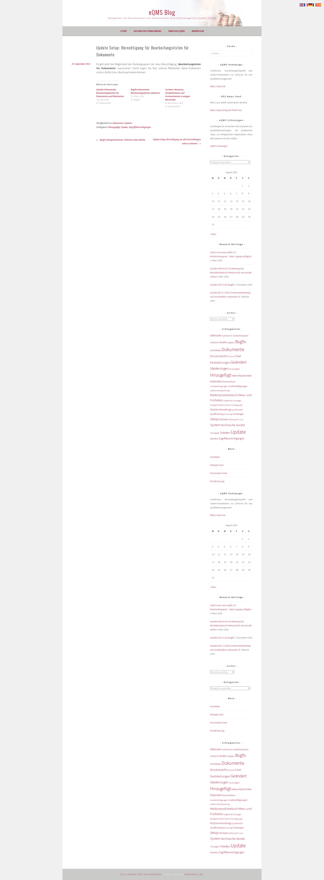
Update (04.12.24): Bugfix (222, 284)
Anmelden (215, 456)
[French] (306, 4)
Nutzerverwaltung (220, 409)
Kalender (216, 381)
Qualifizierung (216, 413)
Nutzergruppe (236, 405)
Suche (241, 420)
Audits (223, 342)
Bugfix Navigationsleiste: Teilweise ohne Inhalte (122, 140)
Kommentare (228, 381)
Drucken (230, 356)
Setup (214, 419)
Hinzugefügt (114, 127)
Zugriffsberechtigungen (140, 127)
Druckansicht (218, 356)
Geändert (239, 362)
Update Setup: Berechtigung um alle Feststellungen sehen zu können (177, 141)
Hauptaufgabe (234, 369)
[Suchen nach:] (231, 53)
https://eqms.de (217, 86)
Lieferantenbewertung (220, 390)
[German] (310, 4)
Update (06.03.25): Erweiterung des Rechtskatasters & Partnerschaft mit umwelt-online (231, 272)
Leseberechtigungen (219, 386)
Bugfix (240, 341)
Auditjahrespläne (240, 335)
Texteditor (225, 432)
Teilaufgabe (214, 433)
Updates (128, 123)
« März (213, 234)
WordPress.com (194, 874)
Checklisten (215, 350)
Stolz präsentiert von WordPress (141, 874)
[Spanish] (319, 4)
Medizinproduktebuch (224, 395)
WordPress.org (217, 481)
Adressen (215, 335)
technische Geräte (233, 425)
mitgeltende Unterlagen (232, 400)
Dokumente (118, 123)
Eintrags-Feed (216, 465)
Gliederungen (219, 368)
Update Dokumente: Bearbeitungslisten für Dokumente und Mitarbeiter (110, 93)
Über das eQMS (176, 31)
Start (123, 31)
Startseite (223, 419)
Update (124, 127)
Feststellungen (220, 362)
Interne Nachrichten (242, 375)
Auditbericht (227, 335)
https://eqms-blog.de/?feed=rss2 (226, 110)
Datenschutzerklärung (147, 31)
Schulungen (238, 414)
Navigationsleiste (217, 405)
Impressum (198, 31)
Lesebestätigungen (237, 386)
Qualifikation (237, 409)
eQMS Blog (162, 12)
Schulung (228, 414)
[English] (302, 4)
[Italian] (315, 4)
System (215, 425)
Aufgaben (231, 342)
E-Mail (238, 356)
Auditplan (214, 342)
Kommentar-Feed (218, 473)
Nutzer (227, 405)
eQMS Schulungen (218, 145)
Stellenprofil (233, 419)
